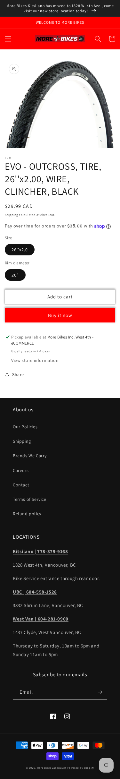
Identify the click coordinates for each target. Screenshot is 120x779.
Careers (20, 470)
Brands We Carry (30, 455)
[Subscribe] (100, 692)
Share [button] (18, 374)
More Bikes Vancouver (51, 767)
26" (15, 275)
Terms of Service (29, 499)
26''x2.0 (20, 250)
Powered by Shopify (80, 767)
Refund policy (27, 514)
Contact (21, 485)
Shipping (11, 215)
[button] (8, 39)
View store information (35, 360)
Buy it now (60, 315)
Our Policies (25, 427)
